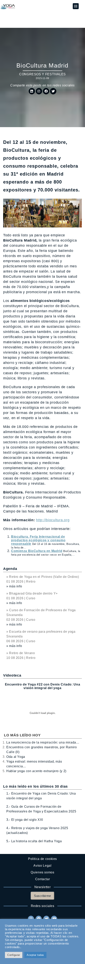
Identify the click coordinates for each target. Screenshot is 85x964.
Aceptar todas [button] (35, 954)
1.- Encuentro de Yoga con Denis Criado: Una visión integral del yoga (41, 796)
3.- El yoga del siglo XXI (24, 819)
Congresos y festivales (42, 74)
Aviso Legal (42, 865)
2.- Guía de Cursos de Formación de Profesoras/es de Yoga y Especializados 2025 (41, 809)
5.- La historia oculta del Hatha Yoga (34, 841)
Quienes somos (42, 872)
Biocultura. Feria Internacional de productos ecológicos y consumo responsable (38, 540)
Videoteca (12, 675)
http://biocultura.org (52, 520)
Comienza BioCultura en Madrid (36, 551)
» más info (14, 586)
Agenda (10, 569)
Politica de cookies (42, 859)
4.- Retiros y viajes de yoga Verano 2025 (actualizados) (37, 830)
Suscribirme (42, 895)
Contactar (42, 879)
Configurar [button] (13, 954)
